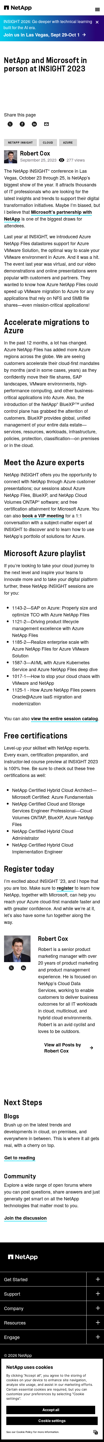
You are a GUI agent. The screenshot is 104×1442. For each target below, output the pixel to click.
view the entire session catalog (64, 718)
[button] (97, 7)
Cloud (48, 142)
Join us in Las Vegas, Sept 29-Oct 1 (42, 35)
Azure (68, 142)
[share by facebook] (22, 124)
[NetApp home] (21, 7)
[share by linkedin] (34, 124)
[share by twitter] (10, 124)
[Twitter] (11, 968)
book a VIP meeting (43, 515)
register (65, 888)
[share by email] (46, 124)
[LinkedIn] (23, 968)
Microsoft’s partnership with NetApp (48, 215)
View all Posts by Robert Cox (62, 1047)
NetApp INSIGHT (20, 142)
